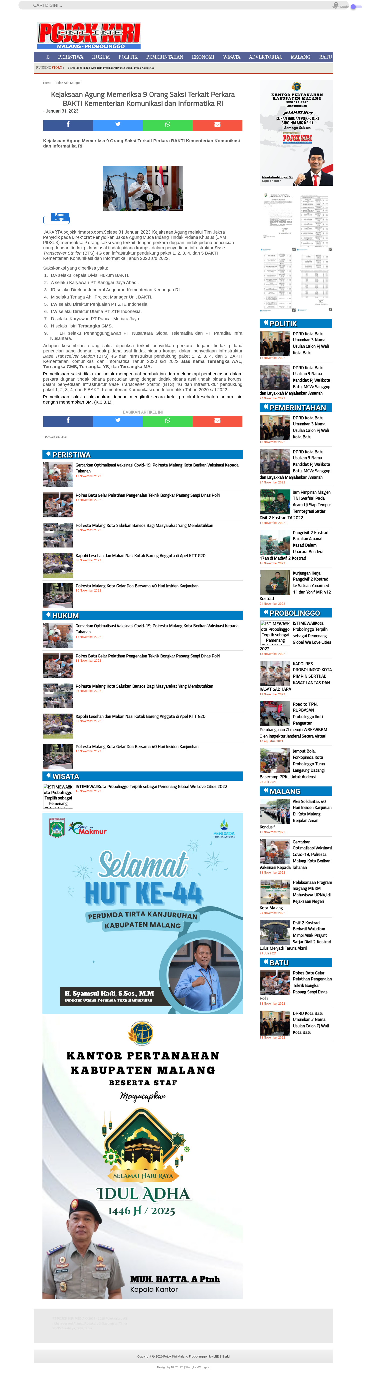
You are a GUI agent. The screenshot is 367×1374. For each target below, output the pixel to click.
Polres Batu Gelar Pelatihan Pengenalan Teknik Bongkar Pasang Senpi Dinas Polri (148, 495)
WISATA (231, 57)
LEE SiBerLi (221, 1356)
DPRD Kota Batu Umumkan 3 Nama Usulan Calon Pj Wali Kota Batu (311, 343)
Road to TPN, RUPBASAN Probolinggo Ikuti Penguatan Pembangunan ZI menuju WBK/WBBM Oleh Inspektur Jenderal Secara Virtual (293, 720)
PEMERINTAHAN (164, 57)
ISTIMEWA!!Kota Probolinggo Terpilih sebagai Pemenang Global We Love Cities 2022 (151, 786)
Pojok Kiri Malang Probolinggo (185, 1356)
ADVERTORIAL (265, 57)
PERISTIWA (70, 57)
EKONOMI (203, 57)
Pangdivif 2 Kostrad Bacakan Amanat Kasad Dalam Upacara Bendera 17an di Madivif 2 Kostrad (294, 545)
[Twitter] (118, 125)
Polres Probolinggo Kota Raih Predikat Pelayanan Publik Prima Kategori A (111, 67)
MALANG (301, 57)
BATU (325, 57)
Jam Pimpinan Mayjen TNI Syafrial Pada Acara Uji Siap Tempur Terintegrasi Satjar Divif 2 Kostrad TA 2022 (295, 505)
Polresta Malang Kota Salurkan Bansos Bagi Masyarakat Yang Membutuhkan (144, 525)
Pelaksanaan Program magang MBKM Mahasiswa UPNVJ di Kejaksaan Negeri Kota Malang (296, 895)
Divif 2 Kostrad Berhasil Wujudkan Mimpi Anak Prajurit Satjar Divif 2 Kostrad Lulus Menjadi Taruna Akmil (295, 935)
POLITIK (128, 57)
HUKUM (101, 57)
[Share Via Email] (218, 125)
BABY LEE (177, 1367)
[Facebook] (68, 125)
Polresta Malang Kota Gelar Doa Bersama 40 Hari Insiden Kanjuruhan (137, 586)
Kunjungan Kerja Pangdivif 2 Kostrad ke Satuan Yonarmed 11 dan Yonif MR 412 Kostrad (295, 586)
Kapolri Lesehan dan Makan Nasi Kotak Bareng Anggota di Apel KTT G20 (140, 555)
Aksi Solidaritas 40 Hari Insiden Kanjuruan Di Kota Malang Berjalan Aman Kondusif (296, 814)
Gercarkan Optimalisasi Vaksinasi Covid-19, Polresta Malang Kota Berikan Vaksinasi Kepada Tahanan (157, 468)
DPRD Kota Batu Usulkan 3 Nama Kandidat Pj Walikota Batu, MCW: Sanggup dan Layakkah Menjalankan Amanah (295, 380)
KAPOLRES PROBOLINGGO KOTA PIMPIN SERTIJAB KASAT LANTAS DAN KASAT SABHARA (296, 676)
